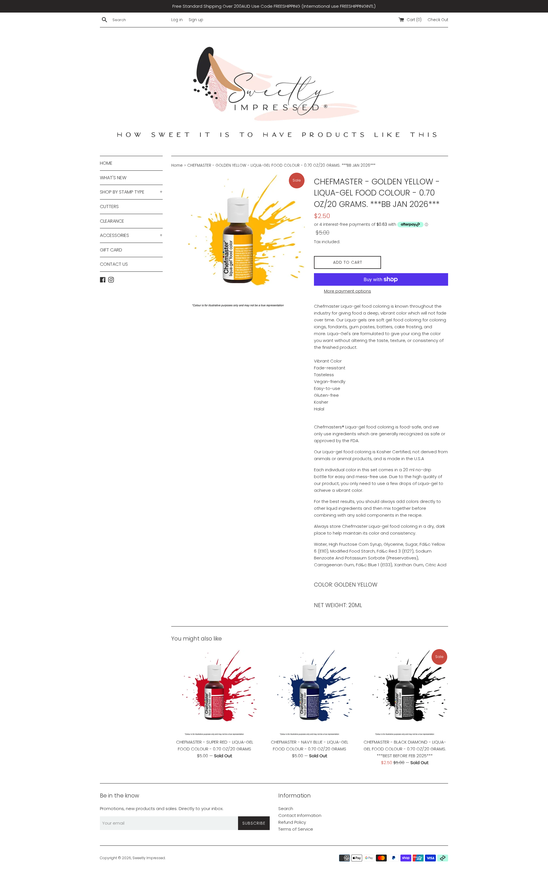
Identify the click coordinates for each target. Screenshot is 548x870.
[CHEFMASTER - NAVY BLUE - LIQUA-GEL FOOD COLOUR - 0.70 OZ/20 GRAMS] (309, 692)
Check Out (438, 20)
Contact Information (299, 815)
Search (285, 808)
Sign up (196, 20)
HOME (106, 163)
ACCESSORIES (131, 235)
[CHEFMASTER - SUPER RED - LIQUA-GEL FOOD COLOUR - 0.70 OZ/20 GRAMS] (214, 692)
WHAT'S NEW (113, 177)
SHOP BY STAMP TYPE (131, 192)
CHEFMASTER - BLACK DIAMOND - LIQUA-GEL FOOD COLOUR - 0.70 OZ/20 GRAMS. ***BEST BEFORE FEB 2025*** (405, 749)
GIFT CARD (111, 250)
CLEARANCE (112, 221)
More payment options (347, 291)
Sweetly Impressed (148, 857)
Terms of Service (295, 829)
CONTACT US (114, 264)
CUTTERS (109, 206)
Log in (177, 20)
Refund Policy (292, 822)
